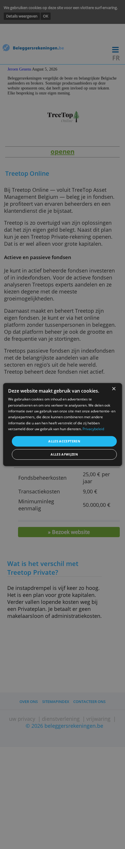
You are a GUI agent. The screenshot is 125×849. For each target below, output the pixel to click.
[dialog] (62, 424)
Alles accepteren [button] (64, 441)
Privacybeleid (93, 428)
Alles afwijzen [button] (64, 454)
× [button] (113, 389)
